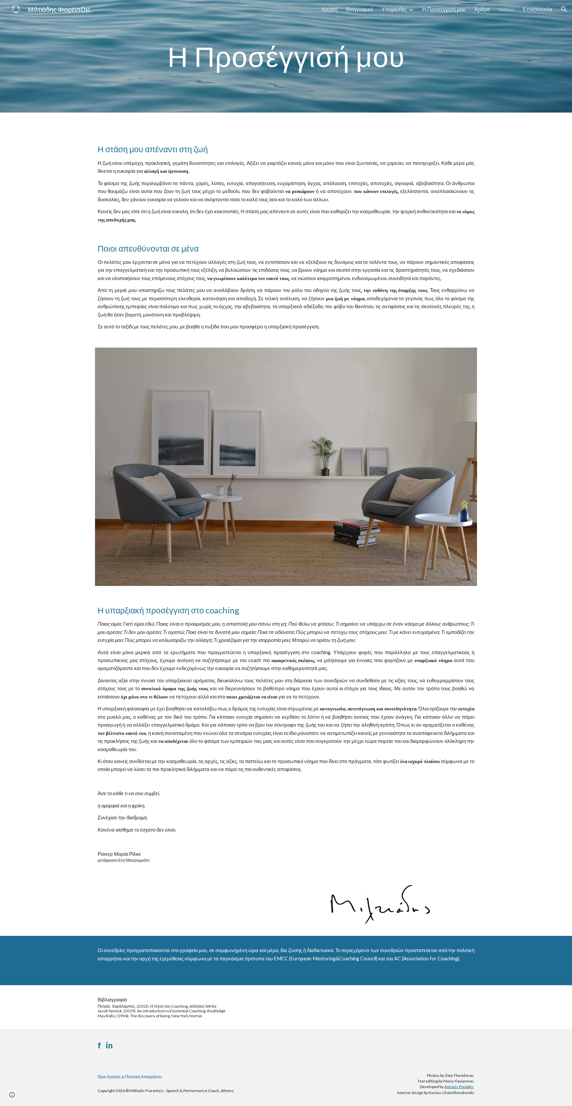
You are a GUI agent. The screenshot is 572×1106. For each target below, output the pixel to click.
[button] (564, 9)
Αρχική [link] (329, 9)
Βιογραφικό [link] (359, 9)
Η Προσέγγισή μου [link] (444, 9)
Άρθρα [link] (482, 9)
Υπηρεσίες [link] (394, 9)
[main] (286, 56)
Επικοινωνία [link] (537, 9)
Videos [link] (506, 9)
